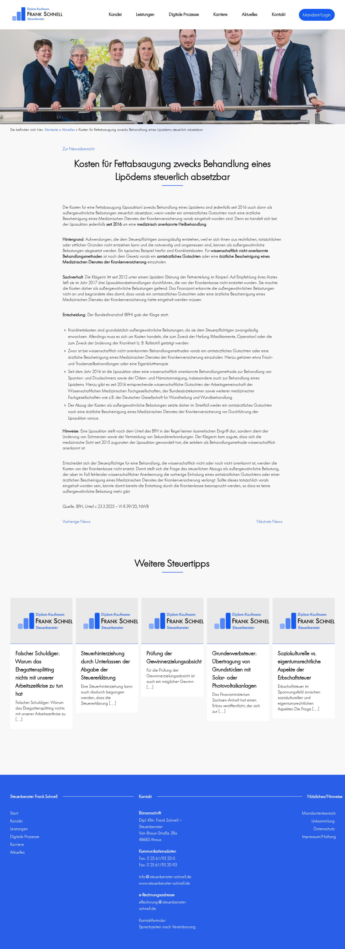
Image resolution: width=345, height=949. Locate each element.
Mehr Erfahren (41, 733)
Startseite (51, 129)
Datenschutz (324, 828)
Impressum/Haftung (319, 836)
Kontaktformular (152, 920)
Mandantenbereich (319, 813)
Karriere (220, 14)
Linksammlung (323, 821)
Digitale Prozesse (184, 14)
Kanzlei (115, 14)
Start (14, 813)
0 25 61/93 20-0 (161, 858)
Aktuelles (249, 14)
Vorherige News (77, 521)
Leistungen (145, 14)
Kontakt (278, 14)
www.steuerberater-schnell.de (164, 883)
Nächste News (269, 521)
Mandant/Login (317, 15)
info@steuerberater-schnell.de (165, 876)
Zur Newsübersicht (79, 148)
